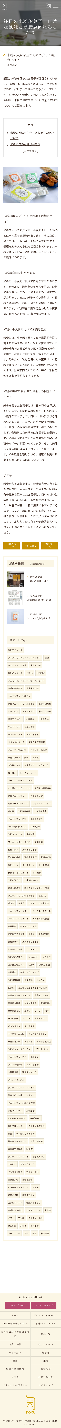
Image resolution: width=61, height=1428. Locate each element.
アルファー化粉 (35, 1218)
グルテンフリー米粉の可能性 (21, 895)
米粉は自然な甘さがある (25, 144)
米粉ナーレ (13, 865)
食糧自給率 (13, 941)
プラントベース (42, 1049)
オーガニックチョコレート (20, 780)
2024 (47, 657)
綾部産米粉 (27, 1179)
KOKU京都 (35, 826)
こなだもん (13, 711)
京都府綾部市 (30, 857)
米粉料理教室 (45, 703)
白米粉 (11, 987)
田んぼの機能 (14, 857)
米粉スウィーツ (15, 834)
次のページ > (49, 545)
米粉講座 (45, 1233)
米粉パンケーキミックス (19, 1049)
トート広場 (44, 865)
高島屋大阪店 (14, 1003)
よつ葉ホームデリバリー (19, 788)
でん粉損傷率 (40, 811)
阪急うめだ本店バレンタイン (21, 1095)
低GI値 (11, 811)
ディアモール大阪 (16, 1033)
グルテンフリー (33, 1210)
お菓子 (48, 1210)
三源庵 (36, 757)
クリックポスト (15, 734)
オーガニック (14, 1233)
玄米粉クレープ (15, 1202)
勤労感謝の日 (14, 1010)
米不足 (31, 934)
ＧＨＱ (38, 1010)
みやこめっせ (36, 795)
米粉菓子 (34, 1057)
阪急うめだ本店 (15, 949)
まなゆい (12, 1164)
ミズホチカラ (28, 711)
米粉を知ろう (14, 880)
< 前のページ (11, 545)
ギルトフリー (14, 726)
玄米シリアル (32, 1172)
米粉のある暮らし (16, 957)
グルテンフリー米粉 (17, 665)
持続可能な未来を (30, 941)
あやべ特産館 (36, 1141)
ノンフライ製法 (15, 1172)
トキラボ (28, 1041)
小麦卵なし (31, 719)
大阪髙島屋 (13, 1072)
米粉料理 (41, 673)
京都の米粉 (46, 857)
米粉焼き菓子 (14, 1041)
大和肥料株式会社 (41, 918)
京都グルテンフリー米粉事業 (21, 703)
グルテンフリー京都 (17, 819)
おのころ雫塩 (32, 734)
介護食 (21, 903)
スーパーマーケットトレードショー (24, 657)
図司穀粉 (37, 872)
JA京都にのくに (31, 880)
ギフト (11, 1218)
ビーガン (12, 772)
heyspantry (33, 957)
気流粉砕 (12, 1225)
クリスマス (29, 1026)
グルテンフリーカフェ (18, 1156)
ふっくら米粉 (32, 1064)
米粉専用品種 (24, 811)
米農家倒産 (44, 934)
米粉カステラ (14, 757)
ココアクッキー (15, 719)
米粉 (26, 757)
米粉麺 (23, 1225)
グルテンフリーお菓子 (38, 903)
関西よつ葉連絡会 (43, 788)
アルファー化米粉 (38, 749)
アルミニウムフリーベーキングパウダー (26, 680)
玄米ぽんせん (14, 765)
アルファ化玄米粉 (36, 1126)
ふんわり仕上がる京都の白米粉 (32, 987)
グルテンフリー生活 (17, 1057)
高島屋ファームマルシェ (19, 995)
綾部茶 (36, 1187)
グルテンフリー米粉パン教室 (21, 1102)
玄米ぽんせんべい (16, 964)
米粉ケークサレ (15, 1110)
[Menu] (56, 5)
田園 (10, 1133)
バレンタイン (14, 1026)
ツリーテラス (32, 949)
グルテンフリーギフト (18, 911)
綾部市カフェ (28, 1195)
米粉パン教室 (44, 964)
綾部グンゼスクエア (17, 1141)
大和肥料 (28, 980)
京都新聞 (39, 842)
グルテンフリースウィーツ (36, 765)
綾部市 (29, 1149)
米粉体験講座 (14, 980)
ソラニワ (47, 957)
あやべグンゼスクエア (18, 1187)
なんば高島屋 (30, 1003)
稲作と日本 (13, 849)
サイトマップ (45, 1385)
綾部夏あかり (39, 1156)
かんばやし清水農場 (25, 1133)
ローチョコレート (28, 772)
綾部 (35, 1233)
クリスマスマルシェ (37, 1033)
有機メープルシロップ (18, 803)
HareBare (41, 980)
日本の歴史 (13, 1018)
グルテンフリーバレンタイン (21, 1087)
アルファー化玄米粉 (17, 749)
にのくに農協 (14, 888)
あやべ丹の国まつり (17, 826)
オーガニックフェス (42, 911)
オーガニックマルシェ (18, 918)
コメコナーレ (28, 865)
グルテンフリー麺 (28, 926)
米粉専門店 (35, 665)
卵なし (30, 673)
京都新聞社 (46, 1003)
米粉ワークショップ (29, 972)
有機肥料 (12, 926)
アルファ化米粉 (15, 1064)
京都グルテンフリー (17, 795)
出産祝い (44, 719)
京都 (26, 1233)
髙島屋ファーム (29, 1072)
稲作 (47, 1010)
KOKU (31, 964)
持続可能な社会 (29, 849)
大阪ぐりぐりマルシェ (18, 872)
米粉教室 (12, 972)
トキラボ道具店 (44, 1041)
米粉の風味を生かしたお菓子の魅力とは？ (32, 135)
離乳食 (11, 903)
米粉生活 (30, 1110)
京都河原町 (35, 1118)
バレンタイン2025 (16, 1079)
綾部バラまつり (33, 1202)
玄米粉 (21, 1218)
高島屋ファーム (42, 995)
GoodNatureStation (17, 1118)
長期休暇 (30, 834)
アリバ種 (26, 1018)
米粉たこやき (36, 819)
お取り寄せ (29, 726)
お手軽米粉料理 (15, 688)
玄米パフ (43, 895)
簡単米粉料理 (32, 688)
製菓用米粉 (13, 1179)
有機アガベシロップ (41, 803)
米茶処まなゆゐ (15, 1210)
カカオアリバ (41, 1018)
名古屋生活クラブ (16, 934)
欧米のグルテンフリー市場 (36, 888)
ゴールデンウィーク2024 (19, 842)
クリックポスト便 (16, 742)
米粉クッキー (45, 711)
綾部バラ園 (13, 1195)
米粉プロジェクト (16, 1126)
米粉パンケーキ (15, 673)
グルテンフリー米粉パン (19, 696)
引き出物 (34, 1225)
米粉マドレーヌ (15, 650)
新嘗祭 (27, 1010)
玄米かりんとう (27, 1164)
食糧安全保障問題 (36, 742)
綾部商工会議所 (15, 1149)
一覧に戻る (30, 545)
